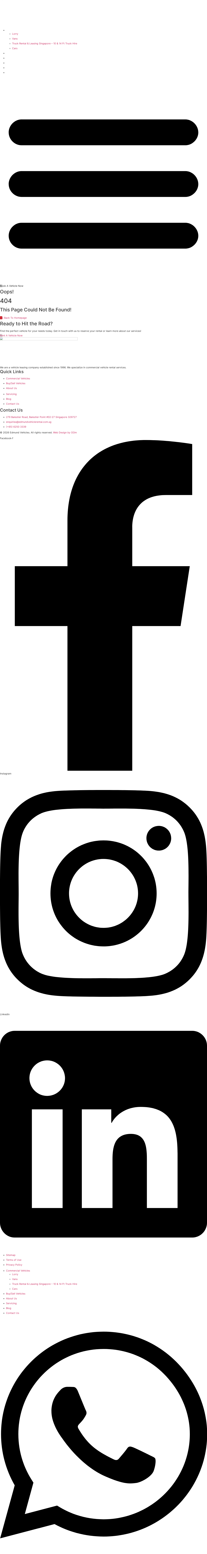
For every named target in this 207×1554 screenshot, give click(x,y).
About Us (11, 57)
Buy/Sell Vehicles (15, 53)
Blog (8, 67)
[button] (103, 179)
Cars (14, 48)
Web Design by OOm (65, 432)
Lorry (15, 33)
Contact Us (12, 72)
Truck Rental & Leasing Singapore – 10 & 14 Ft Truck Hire (44, 43)
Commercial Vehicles (18, 30)
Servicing (11, 62)
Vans (15, 38)
